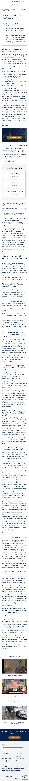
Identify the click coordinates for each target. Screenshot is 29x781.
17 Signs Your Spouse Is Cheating (14, 675)
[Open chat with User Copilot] (25, 776)
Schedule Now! (14, 737)
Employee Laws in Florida (10, 9)
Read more (14, 176)
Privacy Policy (14, 173)
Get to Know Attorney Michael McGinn (14, 696)
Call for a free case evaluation (13, 748)
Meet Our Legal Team (14, 137)
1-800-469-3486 (23, 1)
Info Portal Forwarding (14, 702)
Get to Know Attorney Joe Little (14, 191)
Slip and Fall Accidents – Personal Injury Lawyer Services (14, 723)
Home (3, 9)
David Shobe (14, 182)
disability (8, 77)
